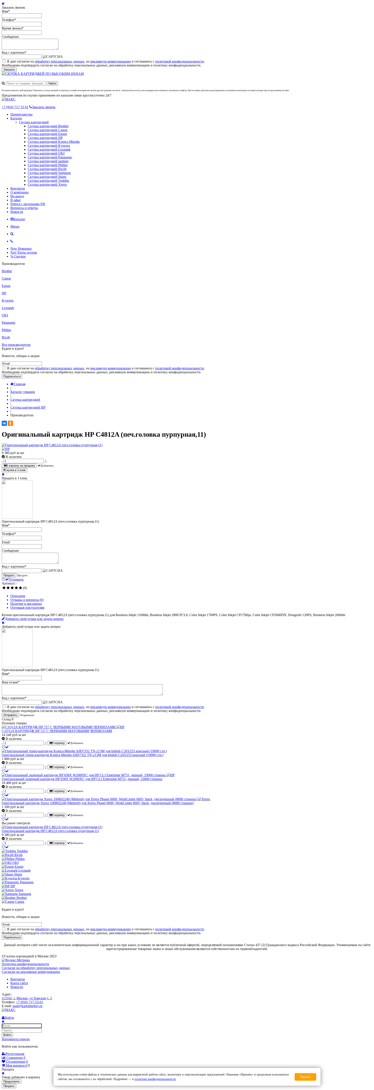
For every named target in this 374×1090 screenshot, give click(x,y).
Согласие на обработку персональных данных (36, 968)
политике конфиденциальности (155, 1079)
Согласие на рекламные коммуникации (31, 972)
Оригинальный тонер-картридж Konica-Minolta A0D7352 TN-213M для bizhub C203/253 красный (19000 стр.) (82, 755)
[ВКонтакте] (4, 423)
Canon (6, 278)
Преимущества (21, 114)
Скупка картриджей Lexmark (49, 149)
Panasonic (9, 322)
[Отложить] (5, 747)
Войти (7, 1035)
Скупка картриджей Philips (48, 165)
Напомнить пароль (16, 1039)
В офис (15, 200)
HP (4, 293)
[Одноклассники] (10, 423)
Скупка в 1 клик (15, 470)
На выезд (17, 196)
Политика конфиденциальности (25, 964)
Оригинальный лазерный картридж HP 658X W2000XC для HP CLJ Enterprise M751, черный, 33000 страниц (82, 779)
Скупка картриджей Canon (47, 130)
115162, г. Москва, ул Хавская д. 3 (27, 998)
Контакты (17, 188)
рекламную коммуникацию (110, 61)
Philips (6, 330)
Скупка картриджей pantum (48, 161)
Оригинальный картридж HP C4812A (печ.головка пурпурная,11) (50, 831)
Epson (6, 286)
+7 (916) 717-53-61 (29, 1002)
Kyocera (7, 300)
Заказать (9, 69)
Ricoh (6, 337)
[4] (16, 588)
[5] (20, 588)
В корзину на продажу (20, 465)
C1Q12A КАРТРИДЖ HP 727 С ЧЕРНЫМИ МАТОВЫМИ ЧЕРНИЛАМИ (57, 731)
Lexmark (8, 308)
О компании (19, 192)
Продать (9, 575)
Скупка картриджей (34, 122)
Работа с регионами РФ (27, 204)
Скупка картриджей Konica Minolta (54, 141)
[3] (12, 588)
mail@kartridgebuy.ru (27, 1006)
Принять (305, 1077)
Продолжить (11, 1081)
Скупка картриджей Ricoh (47, 169)
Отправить (10, 715)
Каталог (16, 118)
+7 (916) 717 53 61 (15, 107)
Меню (14, 226)
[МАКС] (9, 99)
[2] (8, 588)
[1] (4, 588)
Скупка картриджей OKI (46, 153)
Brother (7, 271)
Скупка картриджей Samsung (49, 173)
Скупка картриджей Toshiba (48, 180)
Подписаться (12, 376)
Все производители (16, 344)
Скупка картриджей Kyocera (49, 145)
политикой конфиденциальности (179, 61)
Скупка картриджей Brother (48, 126)
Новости (16, 212)
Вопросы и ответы (24, 208)
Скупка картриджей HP (45, 138)
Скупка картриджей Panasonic (50, 157)
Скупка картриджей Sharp (47, 177)
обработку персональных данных (59, 61)
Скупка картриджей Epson (47, 134)
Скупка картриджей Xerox (47, 184)
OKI (5, 315)
